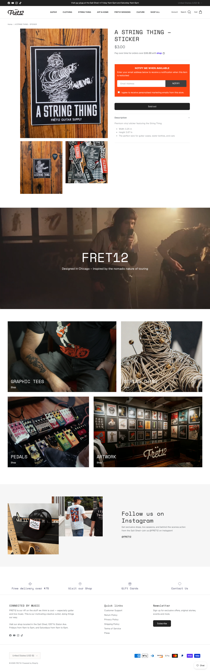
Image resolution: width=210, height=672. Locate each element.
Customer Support (113, 610)
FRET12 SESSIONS (122, 12)
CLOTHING (67, 12)
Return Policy (110, 615)
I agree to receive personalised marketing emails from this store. (152, 92)
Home (10, 24)
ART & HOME (102, 12)
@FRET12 (126, 536)
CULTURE (141, 12)
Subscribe (162, 623)
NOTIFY (176, 83)
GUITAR (53, 12)
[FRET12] (16, 12)
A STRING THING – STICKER (26, 24)
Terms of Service (112, 628)
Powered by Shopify (30, 663)
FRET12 (19, 663)
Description (121, 117)
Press (107, 633)
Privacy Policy (111, 619)
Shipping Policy (111, 624)
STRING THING (84, 12)
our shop (80, 3)
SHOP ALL (155, 12)
